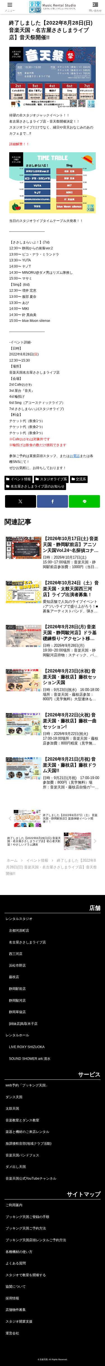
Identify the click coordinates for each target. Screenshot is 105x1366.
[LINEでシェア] (84, 501)
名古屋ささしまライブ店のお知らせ (37, 486)
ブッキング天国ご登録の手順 (27, 1217)
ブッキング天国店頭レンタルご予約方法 (36, 1240)
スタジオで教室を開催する (26, 1275)
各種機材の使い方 (19, 1252)
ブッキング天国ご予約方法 (26, 1228)
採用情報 (12, 1298)
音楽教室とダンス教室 (22, 1120)
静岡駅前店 (16, 989)
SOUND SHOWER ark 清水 (28, 1059)
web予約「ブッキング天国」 (27, 1085)
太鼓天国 (12, 1108)
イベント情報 (21, 479)
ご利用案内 (14, 1205)
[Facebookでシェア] (52, 501)
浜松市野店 (16, 965)
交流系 (81, 479)
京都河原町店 (17, 930)
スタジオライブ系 (53, 479)
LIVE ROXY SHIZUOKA (25, 1047)
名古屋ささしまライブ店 (26, 942)
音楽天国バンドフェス (22, 1155)
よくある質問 (16, 1263)
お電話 (75, 456)
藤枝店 (12, 977)
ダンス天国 (14, 1097)
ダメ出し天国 (16, 1167)
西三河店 (14, 954)
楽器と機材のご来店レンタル (27, 1132)
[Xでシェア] (20, 501)
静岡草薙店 (16, 1012)
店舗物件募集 (16, 1310)
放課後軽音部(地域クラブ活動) (29, 1143)
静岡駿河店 (16, 1000)
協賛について (16, 1286)
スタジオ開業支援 (19, 1321)
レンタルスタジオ (19, 919)
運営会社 (12, 1333)
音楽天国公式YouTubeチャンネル (31, 1178)
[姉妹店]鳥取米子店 (22, 1024)
